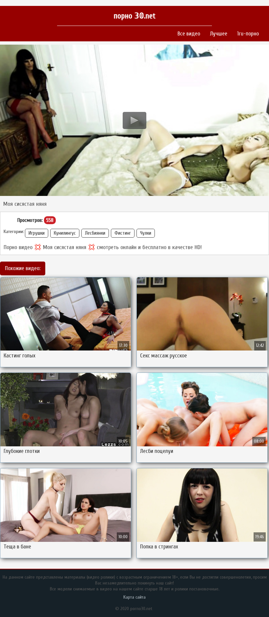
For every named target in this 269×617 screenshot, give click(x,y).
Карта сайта (134, 597)
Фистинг (122, 233)
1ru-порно (248, 34)
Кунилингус (65, 233)
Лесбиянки (95, 233)
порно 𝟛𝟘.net (134, 15)
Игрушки (37, 233)
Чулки (145, 233)
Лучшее (218, 34)
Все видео (188, 34)
